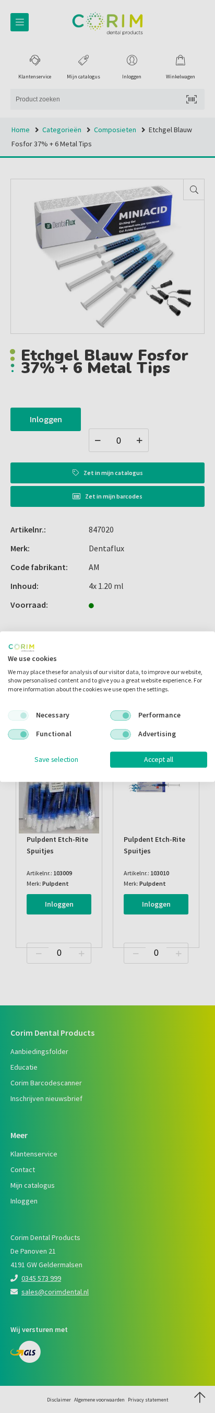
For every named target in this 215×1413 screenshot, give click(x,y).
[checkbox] (18, 715)
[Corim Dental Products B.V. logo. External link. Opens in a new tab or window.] (21, 647)
